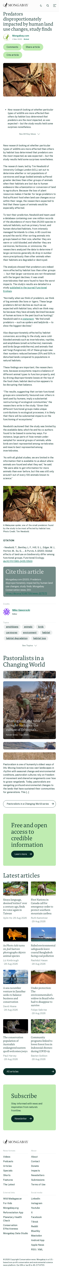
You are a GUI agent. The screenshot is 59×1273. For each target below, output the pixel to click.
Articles (7, 1166)
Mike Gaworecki (21, 610)
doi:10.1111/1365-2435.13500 (18, 561)
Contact (35, 1161)
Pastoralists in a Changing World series (28, 803)
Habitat (46, 632)
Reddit (34, 1226)
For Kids (7, 1203)
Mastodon (36, 1235)
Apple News (37, 1245)
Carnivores (11, 632)
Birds (41, 626)
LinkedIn (35, 1198)
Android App (37, 1240)
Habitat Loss (39, 638)
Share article (33, 47)
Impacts (35, 1170)
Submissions (38, 1180)
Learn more (21, 854)
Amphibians (12, 626)
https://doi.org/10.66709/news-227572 (26, 593)
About (34, 1156)
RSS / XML (37, 1249)
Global (26, 39)
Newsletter (21, 1118)
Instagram (36, 1203)
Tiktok (34, 1221)
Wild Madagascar (12, 1198)
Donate (35, 1166)
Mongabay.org (11, 1208)
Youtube (35, 1208)
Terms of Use (38, 1184)
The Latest (9, 1184)
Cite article (13, 55)
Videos (6, 1156)
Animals (28, 626)
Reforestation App (13, 1212)
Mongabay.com (20, 35)
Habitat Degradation (16, 638)
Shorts (6, 1175)
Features (8, 1180)
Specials (7, 1170)
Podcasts (8, 1161)
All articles (12, 1071)
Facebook (36, 1217)
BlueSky (35, 1231)
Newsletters (37, 1175)
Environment (30, 632)
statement (28, 319)
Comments (12, 47)
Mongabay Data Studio (15, 1233)
